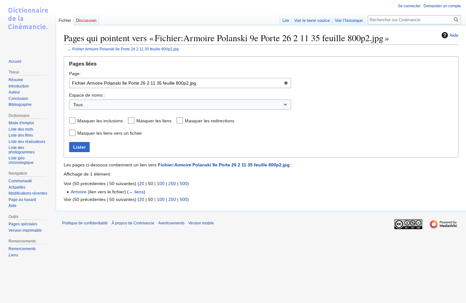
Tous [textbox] (78, 104)
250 (172, 183)
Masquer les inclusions (100, 120)
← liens (136, 191)
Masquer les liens (154, 120)
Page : (75, 73)
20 (141, 183)
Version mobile (201, 223)
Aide (454, 35)
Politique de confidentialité (85, 223)
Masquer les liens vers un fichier (109, 133)
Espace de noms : (87, 95)
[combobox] (180, 83)
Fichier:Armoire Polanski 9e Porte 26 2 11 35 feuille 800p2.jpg (125, 49)
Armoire (79, 191)
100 (161, 183)
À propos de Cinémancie (133, 223)
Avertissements (171, 223)
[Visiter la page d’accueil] (28, 25)
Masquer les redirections (209, 120)
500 (183, 183)
